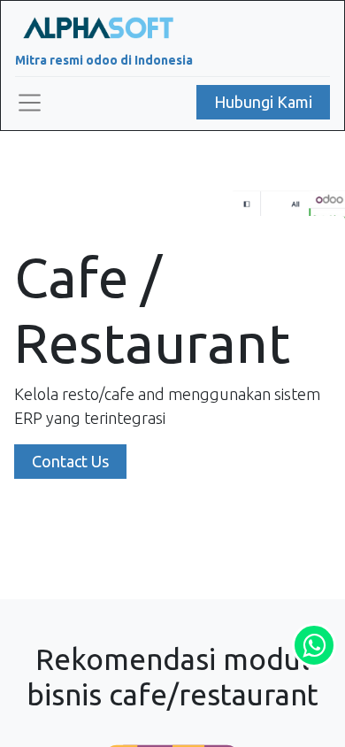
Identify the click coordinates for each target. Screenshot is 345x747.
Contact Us (70, 461)
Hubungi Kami (263, 102)
